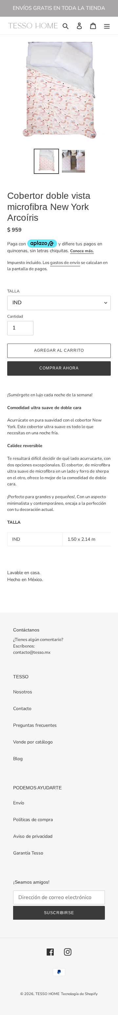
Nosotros (22, 692)
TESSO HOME (47, 993)
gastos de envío (65, 263)
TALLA (13, 291)
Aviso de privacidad (32, 836)
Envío (18, 803)
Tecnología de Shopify (79, 993)
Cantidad (15, 316)
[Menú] (107, 25)
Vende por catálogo (33, 742)
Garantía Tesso (28, 853)
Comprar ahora (58, 368)
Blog (18, 759)
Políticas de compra (33, 820)
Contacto (22, 708)
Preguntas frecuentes (35, 725)
